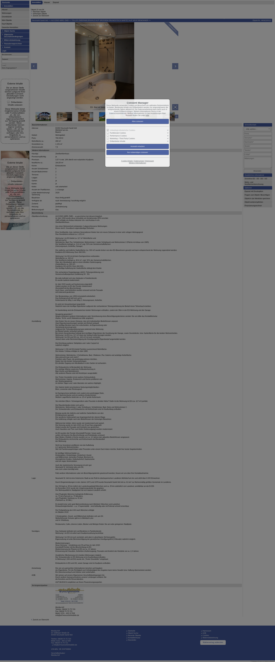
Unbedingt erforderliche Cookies (122, 130)
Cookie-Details (127, 161)
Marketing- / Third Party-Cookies (122, 139)
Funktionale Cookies (118, 133)
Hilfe (147, 115)
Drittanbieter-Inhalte (117, 141)
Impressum (149, 161)
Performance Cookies (118, 136)
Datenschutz (139, 161)
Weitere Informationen (137, 163)
